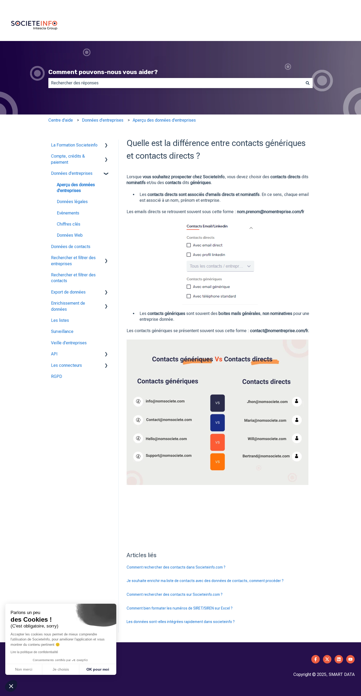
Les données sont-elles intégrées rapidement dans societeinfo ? (181, 622)
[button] (106, 145)
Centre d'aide (60, 120)
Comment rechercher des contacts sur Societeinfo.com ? (175, 594)
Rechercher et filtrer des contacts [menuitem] (73, 277)
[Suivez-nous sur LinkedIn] (339, 659)
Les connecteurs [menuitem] (66, 365)
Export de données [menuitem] (68, 292)
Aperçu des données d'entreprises (164, 120)
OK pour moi (97, 669)
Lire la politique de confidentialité (34, 652)
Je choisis (61, 669)
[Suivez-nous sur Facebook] (315, 659)
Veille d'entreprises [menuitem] (69, 342)
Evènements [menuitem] (68, 213)
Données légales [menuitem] (72, 201)
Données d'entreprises (102, 120)
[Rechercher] (308, 83)
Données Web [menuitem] (70, 235)
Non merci (23, 669)
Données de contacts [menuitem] (70, 246)
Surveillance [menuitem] (62, 331)
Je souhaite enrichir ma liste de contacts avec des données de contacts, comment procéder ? (205, 581)
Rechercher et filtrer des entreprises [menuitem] (73, 260)
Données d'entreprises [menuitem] (71, 173)
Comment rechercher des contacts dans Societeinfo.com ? (176, 567)
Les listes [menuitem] (60, 320)
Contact (347, 5)
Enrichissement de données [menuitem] (68, 306)
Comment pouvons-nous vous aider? (103, 72)
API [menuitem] (54, 353)
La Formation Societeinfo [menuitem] (74, 145)
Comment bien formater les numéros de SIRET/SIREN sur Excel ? (180, 608)
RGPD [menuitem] (56, 376)
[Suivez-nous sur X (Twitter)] (327, 659)
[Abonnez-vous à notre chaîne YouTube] (350, 659)
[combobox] (175, 83)
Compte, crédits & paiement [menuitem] (68, 159)
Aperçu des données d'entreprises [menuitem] (76, 187)
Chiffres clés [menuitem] (68, 224)
